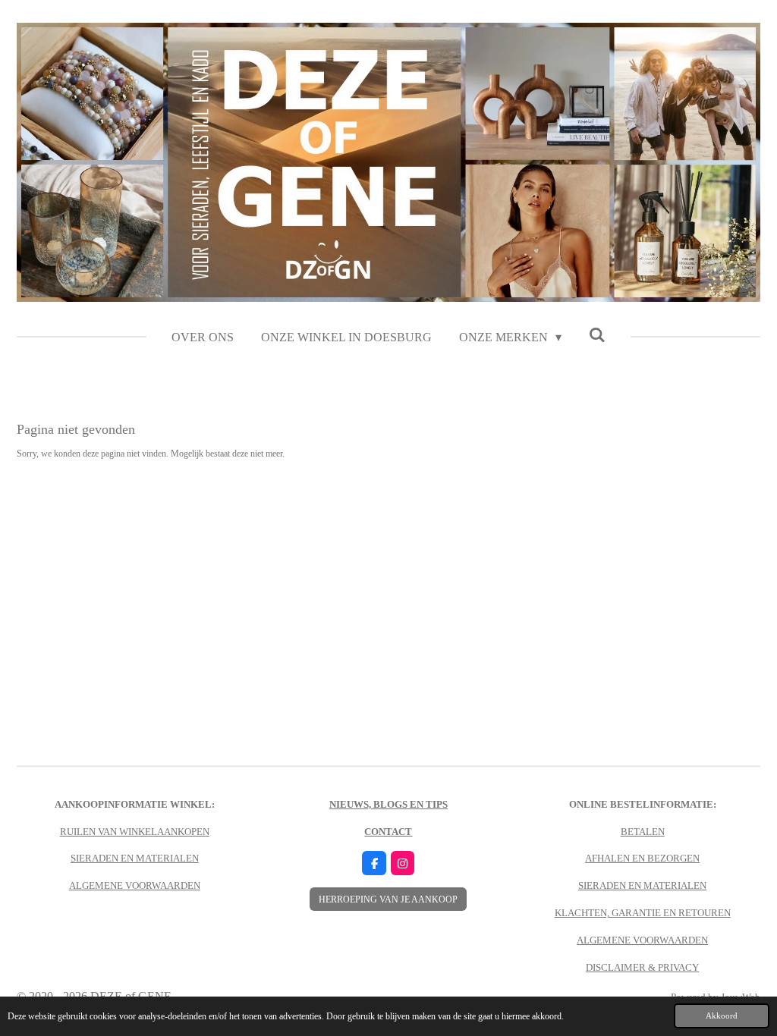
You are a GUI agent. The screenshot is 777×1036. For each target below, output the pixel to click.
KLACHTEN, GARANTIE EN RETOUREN (643, 912)
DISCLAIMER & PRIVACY (642, 967)
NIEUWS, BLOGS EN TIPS (388, 804)
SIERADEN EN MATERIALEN (135, 858)
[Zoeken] (597, 335)
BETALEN (643, 831)
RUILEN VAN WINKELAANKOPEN (134, 831)
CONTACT (388, 831)
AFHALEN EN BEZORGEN (642, 858)
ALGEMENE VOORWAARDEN (134, 885)
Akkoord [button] (722, 1015)
